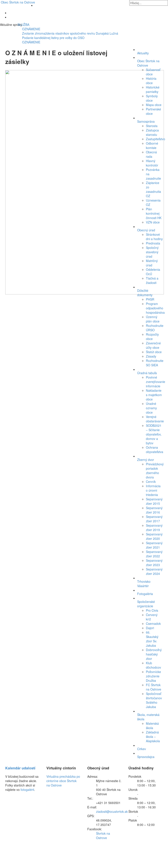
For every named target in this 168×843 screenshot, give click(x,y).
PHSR (150, 299)
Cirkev (141, 749)
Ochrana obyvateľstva (154, 449)
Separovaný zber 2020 (154, 536)
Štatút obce (154, 352)
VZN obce (153, 222)
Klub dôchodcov (153, 665)
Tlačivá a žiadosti (152, 280)
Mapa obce (153, 105)
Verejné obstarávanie (155, 418)
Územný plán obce (152, 319)
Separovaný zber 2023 (154, 562)
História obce (151, 80)
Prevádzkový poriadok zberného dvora (155, 470)
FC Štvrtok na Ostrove (153, 687)
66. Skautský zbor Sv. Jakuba (152, 639)
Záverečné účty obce (153, 345)
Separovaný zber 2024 (154, 571)
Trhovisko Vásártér (143, 583)
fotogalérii (27, 789)
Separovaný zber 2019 (154, 527)
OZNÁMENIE (31, 29)
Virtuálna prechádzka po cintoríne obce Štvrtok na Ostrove (63, 780)
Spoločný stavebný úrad (152, 252)
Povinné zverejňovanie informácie (155, 381)
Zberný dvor (145, 459)
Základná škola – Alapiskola (153, 736)
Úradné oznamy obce (151, 407)
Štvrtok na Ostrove (18, 2)
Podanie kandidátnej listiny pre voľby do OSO (53, 37)
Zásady (151, 356)
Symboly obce (152, 98)
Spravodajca (145, 756)
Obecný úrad (146, 230)
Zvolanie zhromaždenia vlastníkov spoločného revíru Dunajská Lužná (70, 33)
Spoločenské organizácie (146, 603)
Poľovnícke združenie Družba (153, 676)
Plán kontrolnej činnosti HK (153, 213)
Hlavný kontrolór (152, 163)
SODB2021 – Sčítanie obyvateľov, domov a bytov (153, 434)
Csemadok (153, 623)
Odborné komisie (152, 145)
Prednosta (153, 243)
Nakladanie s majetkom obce (154, 394)
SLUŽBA (18, 24)
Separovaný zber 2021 (154, 545)
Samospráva (146, 121)
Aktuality (143, 53)
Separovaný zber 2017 (154, 518)
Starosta (152, 126)
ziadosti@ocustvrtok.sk (112, 811)
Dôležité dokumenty (144, 292)
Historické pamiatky (152, 89)
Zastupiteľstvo (155, 139)
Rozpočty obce (152, 336)
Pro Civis (152, 610)
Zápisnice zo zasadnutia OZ (153, 189)
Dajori (150, 628)
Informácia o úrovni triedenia (153, 490)
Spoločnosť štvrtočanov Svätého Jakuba (154, 700)
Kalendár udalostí (20, 767)
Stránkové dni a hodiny (154, 236)
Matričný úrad (152, 263)
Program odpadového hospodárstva (155, 308)
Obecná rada (151, 154)
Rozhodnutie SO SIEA (154, 362)
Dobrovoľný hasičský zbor (154, 654)
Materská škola (152, 725)
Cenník (151, 481)
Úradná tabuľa (147, 373)
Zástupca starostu (152, 132)
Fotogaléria (145, 594)
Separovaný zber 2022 (154, 553)
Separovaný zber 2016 (154, 510)
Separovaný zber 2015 (154, 501)
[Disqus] (63, 352)
